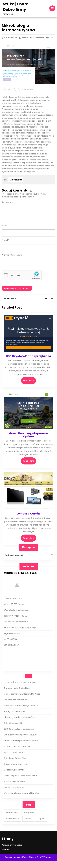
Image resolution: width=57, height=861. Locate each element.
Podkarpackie (12, 818)
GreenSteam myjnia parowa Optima (28, 434)
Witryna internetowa (12, 254)
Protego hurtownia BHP (14, 711)
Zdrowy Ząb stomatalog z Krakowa (20, 682)
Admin (25, 38)
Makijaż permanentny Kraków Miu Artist (22, 694)
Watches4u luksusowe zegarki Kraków (21, 793)
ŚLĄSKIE (41, 818)
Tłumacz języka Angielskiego (17, 688)
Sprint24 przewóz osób (14, 781)
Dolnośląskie (12, 812)
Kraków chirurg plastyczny (16, 764)
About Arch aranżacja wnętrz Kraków (21, 705)
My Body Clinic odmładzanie (17, 746)
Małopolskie (16, 179)
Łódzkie (28, 818)
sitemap (6, 849)
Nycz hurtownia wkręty (14, 752)
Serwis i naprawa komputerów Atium (21, 775)
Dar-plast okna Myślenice (15, 699)
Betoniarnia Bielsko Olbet (15, 758)
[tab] (52, 8)
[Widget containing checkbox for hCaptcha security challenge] (22, 275)
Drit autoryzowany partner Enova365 (21, 734)
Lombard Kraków (28, 513)
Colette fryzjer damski (14, 770)
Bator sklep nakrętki (13, 723)
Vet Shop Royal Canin (14, 787)
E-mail (5, 240)
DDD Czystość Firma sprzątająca (28, 356)
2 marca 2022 (10, 38)
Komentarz (7, 202)
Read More (29, 381)
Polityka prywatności (12, 844)
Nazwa (6, 225)
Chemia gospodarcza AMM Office (19, 717)
